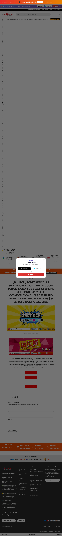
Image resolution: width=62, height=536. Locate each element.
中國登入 (32, 274)
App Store (25, 268)
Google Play (38, 268)
